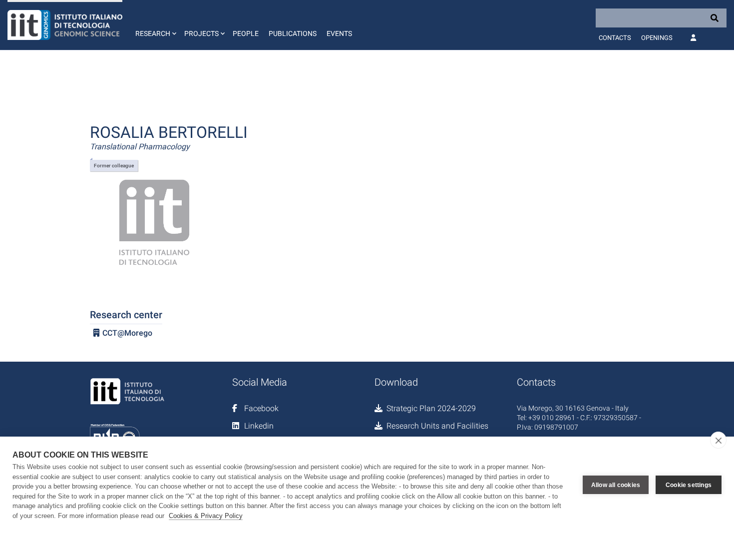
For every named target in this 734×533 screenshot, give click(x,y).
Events (339, 33)
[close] (718, 440)
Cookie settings (689, 485)
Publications (293, 33)
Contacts (615, 37)
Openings (657, 37)
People (246, 33)
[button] (154, 25)
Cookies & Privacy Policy (206, 516)
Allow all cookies (615, 485)
